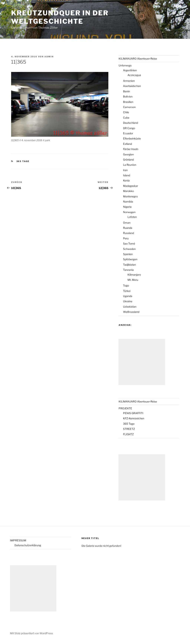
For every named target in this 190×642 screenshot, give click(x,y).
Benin (126, 91)
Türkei (126, 290)
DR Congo (129, 128)
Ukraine (127, 301)
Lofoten (132, 216)
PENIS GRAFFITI (133, 413)
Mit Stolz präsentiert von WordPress (31, 633)
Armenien (129, 80)
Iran (125, 170)
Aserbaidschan (132, 85)
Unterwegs (125, 65)
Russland (128, 233)
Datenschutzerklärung (27, 545)
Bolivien (127, 96)
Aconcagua (134, 75)
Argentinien (130, 70)
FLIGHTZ (128, 434)
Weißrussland (131, 311)
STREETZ (129, 428)
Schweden (129, 248)
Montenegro (130, 196)
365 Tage (23, 161)
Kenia (126, 180)
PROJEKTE (125, 408)
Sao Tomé (129, 243)
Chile (126, 112)
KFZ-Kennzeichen (133, 418)
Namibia (128, 201)
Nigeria (127, 206)
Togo (126, 285)
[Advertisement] (142, 362)
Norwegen (129, 212)
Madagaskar (130, 185)
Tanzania (128, 269)
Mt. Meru (132, 279)
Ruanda (127, 227)
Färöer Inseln (130, 149)
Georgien (128, 154)
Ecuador (128, 133)
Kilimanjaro (134, 274)
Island (126, 175)
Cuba (126, 117)
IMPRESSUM (18, 540)
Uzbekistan (129, 306)
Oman (126, 222)
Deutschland (130, 122)
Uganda (127, 296)
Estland (127, 143)
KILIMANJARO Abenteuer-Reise (138, 58)
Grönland (128, 159)
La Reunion (129, 164)
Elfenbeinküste (132, 138)
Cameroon (129, 107)
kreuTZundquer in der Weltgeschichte (60, 17)
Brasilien (128, 101)
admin (49, 56)
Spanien (128, 254)
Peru (126, 238)
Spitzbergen (130, 259)
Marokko (128, 191)
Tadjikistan (129, 264)
